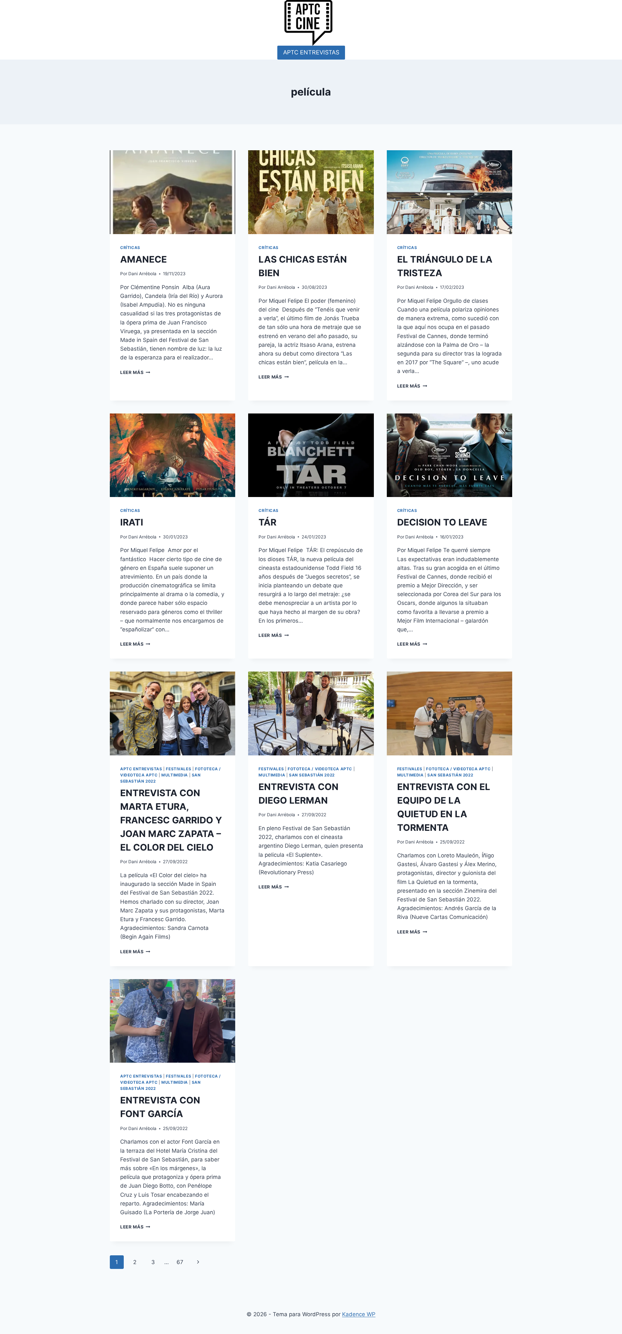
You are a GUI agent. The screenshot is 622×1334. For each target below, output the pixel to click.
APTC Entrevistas (141, 768)
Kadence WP (358, 1314)
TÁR (267, 522)
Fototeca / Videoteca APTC (320, 768)
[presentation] (172, 192)
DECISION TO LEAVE (442, 522)
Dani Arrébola (142, 273)
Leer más (135, 372)
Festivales (178, 768)
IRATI (131, 522)
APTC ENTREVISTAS (311, 52)
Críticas (130, 247)
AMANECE (143, 259)
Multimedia (174, 775)
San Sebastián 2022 (312, 775)
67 (180, 1262)
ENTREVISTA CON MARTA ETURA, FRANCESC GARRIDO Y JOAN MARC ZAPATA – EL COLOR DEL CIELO (171, 820)
